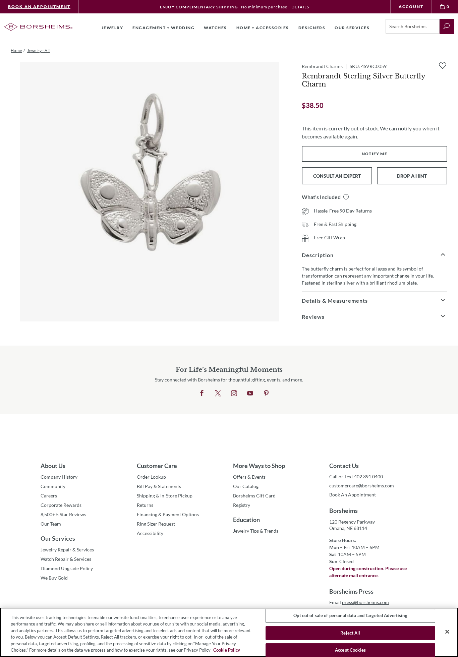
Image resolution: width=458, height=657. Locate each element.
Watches (215, 27)
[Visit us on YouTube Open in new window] (250, 393)
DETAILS (300, 6)
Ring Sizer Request (156, 524)
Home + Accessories (262, 27)
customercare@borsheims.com (361, 485)
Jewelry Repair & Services (67, 549)
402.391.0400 (368, 476)
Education (246, 519)
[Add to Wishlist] (442, 65)
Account (411, 6)
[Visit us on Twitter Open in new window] (218, 393)
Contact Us (344, 465)
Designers (312, 27)
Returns (145, 505)
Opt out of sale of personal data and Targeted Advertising (350, 615)
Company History (59, 477)
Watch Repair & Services (66, 559)
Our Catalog (246, 486)
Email (359, 602)
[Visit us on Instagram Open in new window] (234, 393)
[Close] (447, 631)
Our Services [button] (352, 27)
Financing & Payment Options (168, 514)
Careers (49, 495)
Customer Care (157, 465)
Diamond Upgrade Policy (67, 568)
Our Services (58, 538)
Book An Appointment (39, 6)
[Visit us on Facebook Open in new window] (202, 393)
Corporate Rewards (61, 505)
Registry (241, 505)
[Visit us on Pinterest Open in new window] (266, 393)
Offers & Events (249, 477)
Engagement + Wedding (163, 27)
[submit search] (447, 26)
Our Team (51, 524)
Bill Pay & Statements (159, 486)
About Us (53, 465)
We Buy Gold (54, 578)
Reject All (350, 633)
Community (53, 486)
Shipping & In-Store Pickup (164, 495)
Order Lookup (151, 477)
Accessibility (150, 533)
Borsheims (343, 510)
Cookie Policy (226, 650)
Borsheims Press (351, 591)
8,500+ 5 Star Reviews (63, 514)
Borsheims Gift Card (254, 495)
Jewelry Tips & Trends (255, 531)
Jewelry (112, 27)
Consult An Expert (337, 176)
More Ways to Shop (259, 465)
